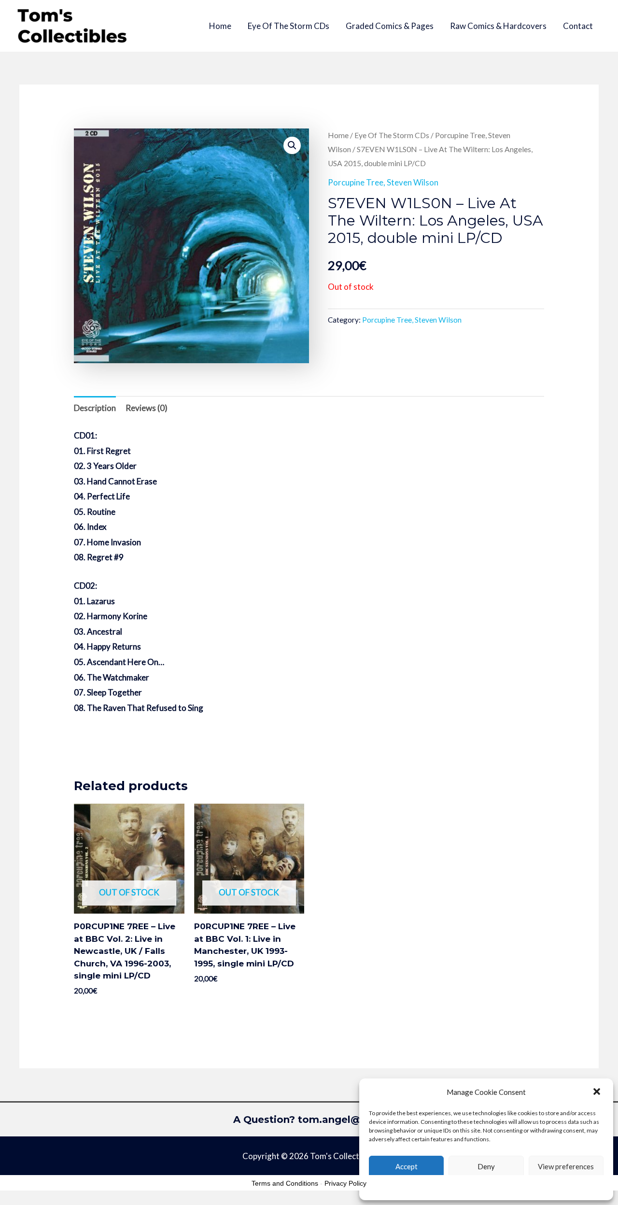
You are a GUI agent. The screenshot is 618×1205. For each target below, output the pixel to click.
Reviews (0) (147, 408)
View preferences (566, 1166)
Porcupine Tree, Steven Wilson (383, 182)
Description (95, 408)
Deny (486, 1166)
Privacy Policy (345, 1183)
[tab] (95, 408)
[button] (598, 1092)
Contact (578, 26)
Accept (406, 1166)
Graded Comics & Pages (390, 26)
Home (220, 26)
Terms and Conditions (285, 1183)
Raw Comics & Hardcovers (498, 26)
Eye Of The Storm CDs (288, 26)
